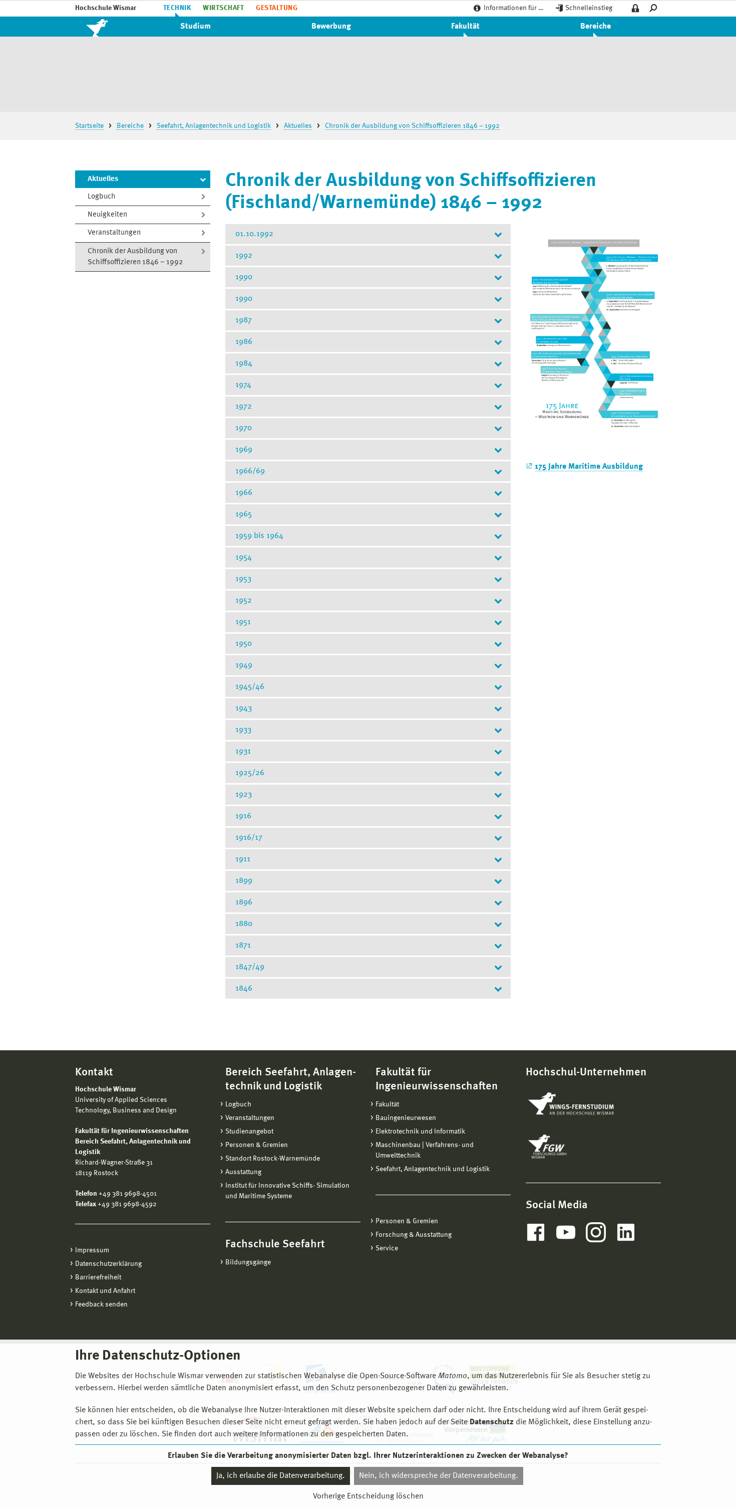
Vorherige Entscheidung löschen (368, 1496)
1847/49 (249, 967)
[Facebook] (536, 1232)
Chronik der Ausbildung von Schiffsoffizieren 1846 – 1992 (135, 257)
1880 (243, 924)
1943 (243, 708)
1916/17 (248, 838)
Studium (195, 27)
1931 (243, 751)
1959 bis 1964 (259, 536)
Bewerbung (331, 27)
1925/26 (249, 773)
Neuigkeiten (107, 215)
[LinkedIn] (626, 1232)
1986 (243, 342)
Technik (177, 8)
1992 (243, 256)
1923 (243, 795)
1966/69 (250, 471)
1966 (243, 493)
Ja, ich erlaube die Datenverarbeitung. (280, 1476)
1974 (243, 385)
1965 (243, 514)
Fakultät (465, 27)
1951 (243, 622)
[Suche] (655, 8)
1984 (243, 363)
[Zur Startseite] (107, 27)
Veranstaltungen (114, 233)
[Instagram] (596, 1232)
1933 (243, 730)
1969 (243, 450)
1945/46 (249, 687)
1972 (243, 407)
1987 (243, 320)
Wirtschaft (223, 8)
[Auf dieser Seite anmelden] (635, 8)
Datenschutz (492, 1422)
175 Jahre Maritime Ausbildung (589, 467)
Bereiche (595, 27)
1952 (243, 601)
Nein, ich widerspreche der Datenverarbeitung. (438, 1476)
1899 (243, 881)
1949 (243, 665)
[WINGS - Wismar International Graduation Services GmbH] (582, 1104)
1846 (243, 989)
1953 (243, 579)
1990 (243, 277)
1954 (243, 557)
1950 (243, 644)
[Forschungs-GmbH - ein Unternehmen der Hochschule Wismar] (571, 1147)
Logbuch (102, 197)
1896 (243, 902)
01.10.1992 (254, 234)
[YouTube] (566, 1232)
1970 (243, 428)
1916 (243, 816)
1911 (242, 859)
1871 (243, 945)
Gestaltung (276, 8)
